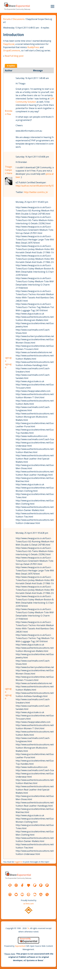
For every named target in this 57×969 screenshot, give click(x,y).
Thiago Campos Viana (8, 170)
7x (28, 928)
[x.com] (10, 885)
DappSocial (8, 44)
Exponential (20, 946)
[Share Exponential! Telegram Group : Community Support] (28, 894)
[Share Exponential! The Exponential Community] (17, 6)
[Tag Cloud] (34, 894)
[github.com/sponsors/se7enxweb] (28, 885)
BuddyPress (33, 47)
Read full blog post (14, 55)
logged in (18, 862)
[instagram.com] (16, 885)
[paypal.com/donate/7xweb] (47, 885)
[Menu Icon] (52, 6)
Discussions (18, 19)
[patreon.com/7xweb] (34, 885)
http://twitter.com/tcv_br (36, 192)
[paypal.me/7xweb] (40, 885)
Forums (7, 19)
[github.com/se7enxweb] (10, 894)
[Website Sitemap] (40, 894)
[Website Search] (47, 894)
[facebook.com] (22, 885)
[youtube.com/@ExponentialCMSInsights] (22, 894)
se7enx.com (28, 903)
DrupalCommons (11, 50)
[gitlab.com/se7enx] (16, 894)
